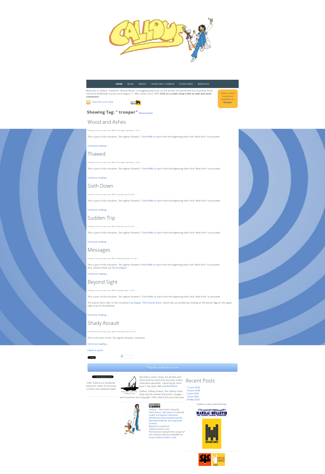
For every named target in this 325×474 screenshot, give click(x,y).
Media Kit (203, 84)
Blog (130, 84)
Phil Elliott (172, 386)
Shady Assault (103, 322)
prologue (121, 267)
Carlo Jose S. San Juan (160, 412)
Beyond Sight (102, 281)
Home (119, 84)
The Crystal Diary (152, 302)
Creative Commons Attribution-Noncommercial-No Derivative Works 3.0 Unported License (165, 419)
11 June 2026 (193, 387)
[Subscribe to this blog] (88, 102)
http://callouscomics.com (162, 437)
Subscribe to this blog (102, 102)
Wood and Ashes (107, 121)
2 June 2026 (193, 393)
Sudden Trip (101, 217)
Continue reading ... (98, 145)
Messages (99, 249)
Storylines (186, 84)
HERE (150, 136)
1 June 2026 (193, 396)
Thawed (96, 153)
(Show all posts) (146, 113)
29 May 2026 (193, 399)
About (142, 84)
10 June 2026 (193, 390)
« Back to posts (95, 350)
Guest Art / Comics (162, 84)
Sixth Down (100, 185)
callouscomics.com (159, 429)
